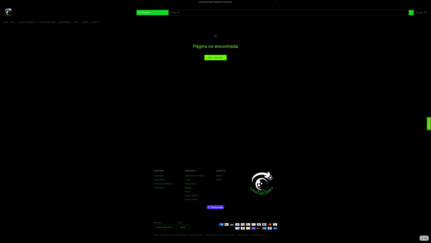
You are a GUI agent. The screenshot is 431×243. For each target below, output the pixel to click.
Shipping (188, 188)
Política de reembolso (197, 235)
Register (219, 176)
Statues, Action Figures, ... (164, 184)
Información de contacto (258, 235)
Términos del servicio (229, 235)
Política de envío (243, 235)
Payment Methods (192, 195)
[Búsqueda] (411, 12)
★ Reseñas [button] (429, 123)
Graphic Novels (159, 180)
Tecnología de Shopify (181, 235)
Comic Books (159, 176)
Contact (188, 180)
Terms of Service (191, 199)
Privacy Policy (190, 184)
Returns (188, 191)
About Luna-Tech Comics (194, 176)
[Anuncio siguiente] (276, 2)
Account (219, 180)
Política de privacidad (213, 235)
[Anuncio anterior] (154, 2)
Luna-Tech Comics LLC (166, 235)
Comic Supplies (159, 188)
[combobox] (291, 12)
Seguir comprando (215, 58)
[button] (13, 22)
